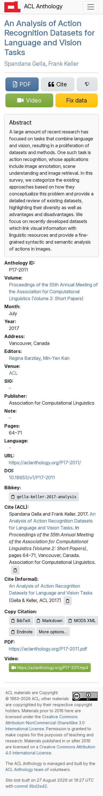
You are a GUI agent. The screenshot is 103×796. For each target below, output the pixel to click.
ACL (13, 373)
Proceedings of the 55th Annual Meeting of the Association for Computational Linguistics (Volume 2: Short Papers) (53, 291)
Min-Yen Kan (56, 358)
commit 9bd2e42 (30, 786)
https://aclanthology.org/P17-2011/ (45, 462)
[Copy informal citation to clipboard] (68, 600)
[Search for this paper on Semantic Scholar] (87, 84)
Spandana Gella (24, 63)
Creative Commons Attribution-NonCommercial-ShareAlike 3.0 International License (45, 722)
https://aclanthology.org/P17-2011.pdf (48, 649)
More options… (53, 631)
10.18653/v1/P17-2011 (32, 477)
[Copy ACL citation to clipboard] (15, 570)
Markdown (52, 620)
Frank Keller (63, 63)
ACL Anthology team (24, 769)
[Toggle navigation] (91, 7)
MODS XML (85, 620)
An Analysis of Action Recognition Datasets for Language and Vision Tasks (49, 37)
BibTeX (24, 620)
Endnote (25, 631)
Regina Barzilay (25, 358)
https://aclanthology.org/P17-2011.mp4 (52, 667)
